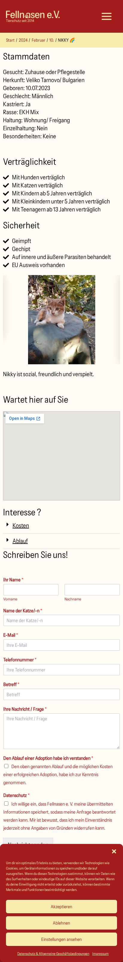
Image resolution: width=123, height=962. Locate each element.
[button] (114, 851)
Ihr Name (13, 580)
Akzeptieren (61, 906)
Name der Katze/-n (22, 610)
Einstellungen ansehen (61, 939)
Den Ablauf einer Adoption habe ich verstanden (48, 758)
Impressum (100, 953)
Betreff (11, 684)
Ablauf (20, 540)
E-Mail (10, 635)
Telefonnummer (19, 660)
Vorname (10, 599)
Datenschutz (16, 795)
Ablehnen (61, 923)
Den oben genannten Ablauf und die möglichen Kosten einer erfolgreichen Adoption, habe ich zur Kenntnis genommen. (58, 774)
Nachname (72, 599)
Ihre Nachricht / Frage (25, 709)
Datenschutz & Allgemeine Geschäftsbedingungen (53, 953)
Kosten (21, 525)
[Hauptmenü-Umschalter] (106, 16)
